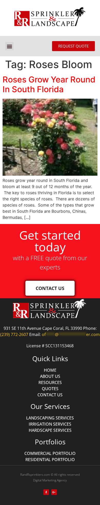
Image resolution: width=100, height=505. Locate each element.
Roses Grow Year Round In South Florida (49, 84)
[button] (9, 46)
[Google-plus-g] (54, 492)
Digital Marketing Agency (50, 480)
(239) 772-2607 (14, 334)
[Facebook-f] (46, 492)
